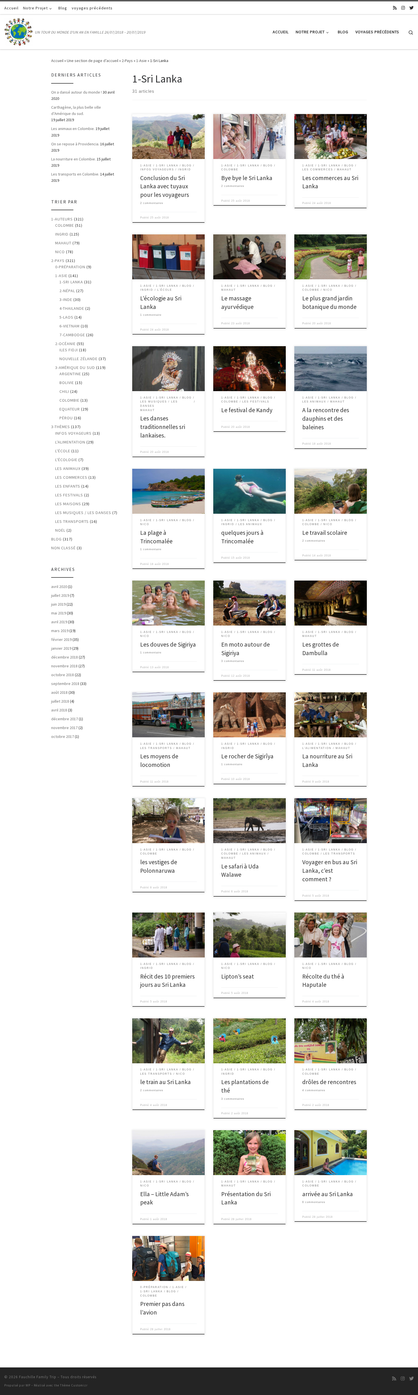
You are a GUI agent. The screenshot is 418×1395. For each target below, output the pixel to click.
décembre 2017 (64, 718)
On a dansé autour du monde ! (76, 92)
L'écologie (66, 459)
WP (28, 1385)
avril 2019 (59, 621)
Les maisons (68, 503)
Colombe (64, 225)
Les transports (72, 521)
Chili (64, 391)
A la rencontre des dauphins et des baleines (325, 418)
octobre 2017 (62, 736)
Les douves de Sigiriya (168, 644)
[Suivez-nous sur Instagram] (403, 8)
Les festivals (69, 495)
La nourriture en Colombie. (73, 159)
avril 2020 (59, 586)
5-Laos (66, 317)
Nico (60, 251)
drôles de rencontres (329, 1082)
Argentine (70, 373)
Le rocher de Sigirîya (247, 756)
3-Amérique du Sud (75, 367)
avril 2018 (59, 710)
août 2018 (59, 692)
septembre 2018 (65, 683)
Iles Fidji (68, 349)
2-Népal (67, 290)
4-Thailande (71, 308)
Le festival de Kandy (246, 410)
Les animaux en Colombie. (73, 128)
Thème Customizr (74, 1385)
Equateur (69, 409)
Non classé (63, 547)
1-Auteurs (62, 219)
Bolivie (66, 382)
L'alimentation (70, 442)
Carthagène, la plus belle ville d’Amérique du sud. (76, 110)
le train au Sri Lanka (165, 1082)
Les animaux (67, 468)
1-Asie (141, 60)
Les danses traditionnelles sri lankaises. (162, 426)
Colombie (69, 400)
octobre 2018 (62, 674)
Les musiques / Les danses (83, 512)
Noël (60, 530)
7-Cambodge (72, 334)
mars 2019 (60, 630)
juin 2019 (58, 604)
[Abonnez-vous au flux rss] (395, 8)
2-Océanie (65, 343)
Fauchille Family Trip (37, 1377)
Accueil (57, 60)
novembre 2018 (64, 665)
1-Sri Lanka (71, 281)
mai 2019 (58, 613)
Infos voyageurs (73, 433)
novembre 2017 (64, 727)
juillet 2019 (60, 595)
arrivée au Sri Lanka (327, 1194)
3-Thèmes (60, 426)
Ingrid (62, 234)
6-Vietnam (69, 326)
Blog (56, 539)
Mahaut (63, 242)
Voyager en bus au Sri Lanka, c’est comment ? (329, 870)
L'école (62, 450)
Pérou (66, 417)
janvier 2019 (61, 648)
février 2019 (61, 639)
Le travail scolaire (324, 532)
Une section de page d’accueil (92, 60)
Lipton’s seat (237, 976)
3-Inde (65, 299)
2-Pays (127, 60)
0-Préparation (70, 266)
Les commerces (71, 477)
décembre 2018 (64, 657)
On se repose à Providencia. (75, 143)
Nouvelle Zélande (78, 358)
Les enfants (67, 486)
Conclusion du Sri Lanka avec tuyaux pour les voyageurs (164, 186)
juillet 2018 (60, 701)
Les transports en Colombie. (75, 174)
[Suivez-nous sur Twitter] (411, 8)
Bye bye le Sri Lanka (246, 178)
